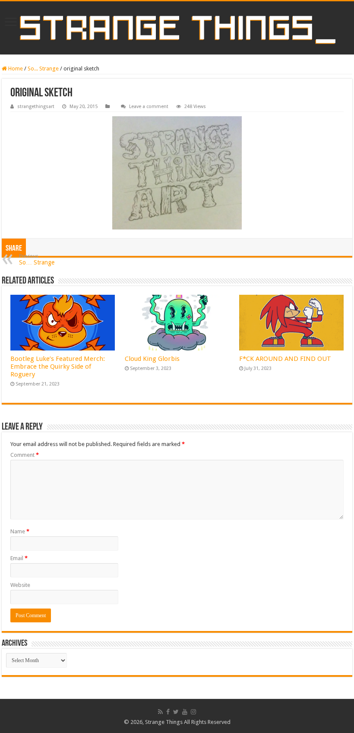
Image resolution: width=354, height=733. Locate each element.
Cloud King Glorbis (152, 359)
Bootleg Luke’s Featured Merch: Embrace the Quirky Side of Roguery (57, 366)
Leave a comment (148, 106)
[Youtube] (184, 712)
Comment (24, 455)
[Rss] (160, 712)
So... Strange (43, 68)
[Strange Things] (177, 27)
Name (19, 531)
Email (19, 558)
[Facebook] (168, 712)
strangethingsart (35, 106)
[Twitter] (176, 712)
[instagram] (193, 712)
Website (20, 585)
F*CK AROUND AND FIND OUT (285, 359)
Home (15, 68)
